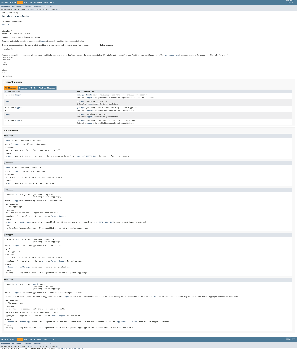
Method (31, 9)
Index (46, 2)
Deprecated (38, 2)
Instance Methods (27, 88)
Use (25, 2)
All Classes (49, 6)
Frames (28, 6)
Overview (4, 2)
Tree (30, 2)
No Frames (36, 6)
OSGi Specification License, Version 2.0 (72, 348)
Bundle (89, 95)
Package (13, 2)
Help (52, 2)
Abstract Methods (47, 88)
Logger (18, 95)
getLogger (81, 95)
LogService (7, 24)
